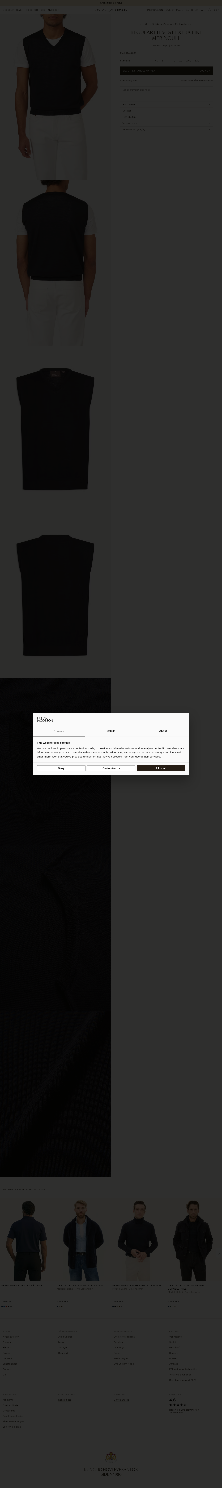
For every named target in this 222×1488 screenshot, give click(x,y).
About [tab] (163, 730)
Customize (109, 768)
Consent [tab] (59, 731)
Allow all (161, 768)
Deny (61, 768)
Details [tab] (111, 730)
